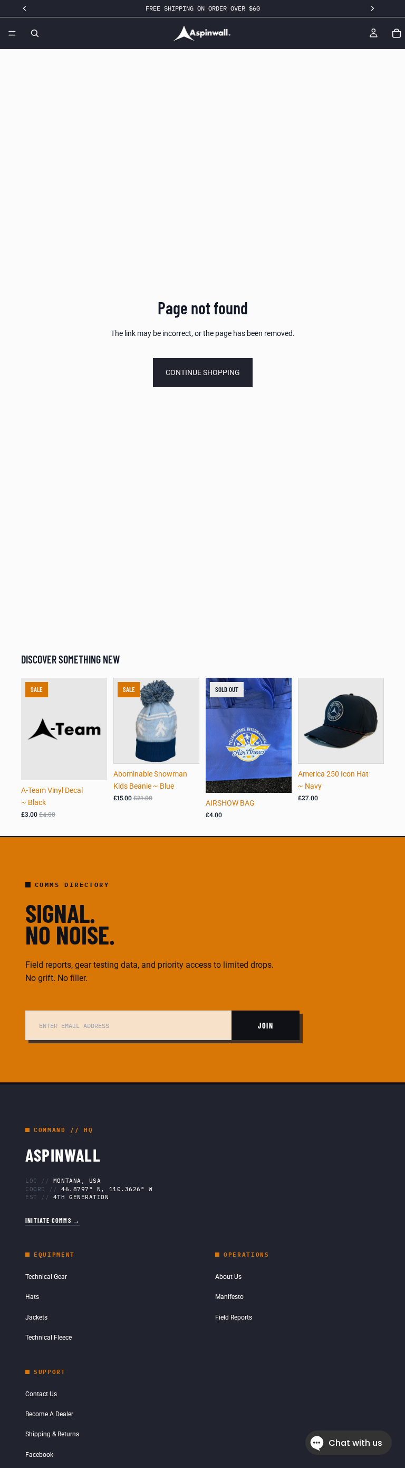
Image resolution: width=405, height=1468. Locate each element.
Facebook (39, 1454)
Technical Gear (46, 1276)
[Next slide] (372, 721)
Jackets (36, 1317)
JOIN (265, 1025)
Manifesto (229, 1297)
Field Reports (233, 1317)
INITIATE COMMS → (52, 1220)
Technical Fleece (48, 1337)
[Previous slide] (309, 721)
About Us (228, 1276)
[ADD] (90, 764)
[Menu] (12, 33)
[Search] (34, 33)
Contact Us (41, 1394)
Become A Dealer (49, 1414)
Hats (32, 1297)
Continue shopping (203, 372)
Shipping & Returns (52, 1434)
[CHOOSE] (367, 748)
